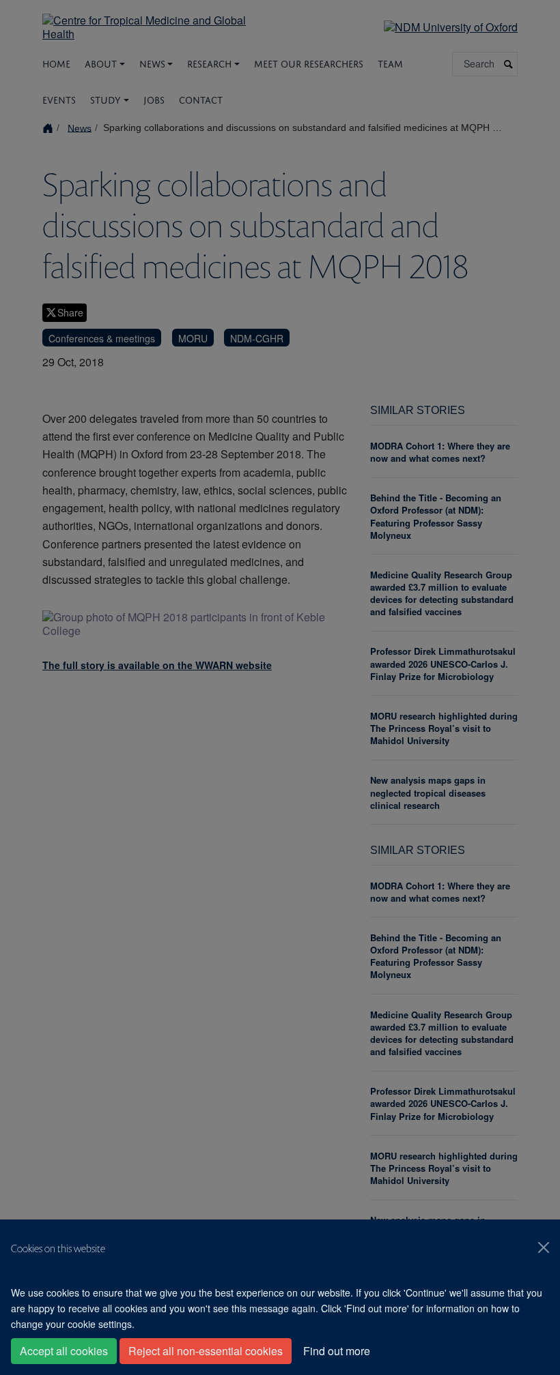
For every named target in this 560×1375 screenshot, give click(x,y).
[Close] (544, 1247)
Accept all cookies (64, 1351)
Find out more (336, 1351)
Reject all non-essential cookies (205, 1351)
